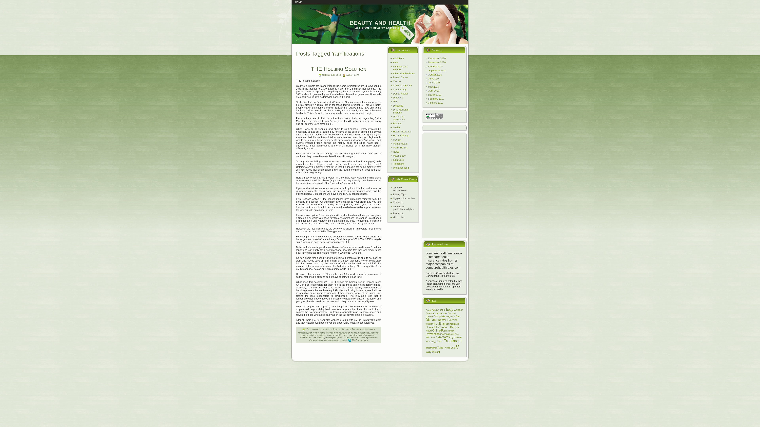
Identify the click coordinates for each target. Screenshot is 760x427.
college (334, 329)
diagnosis (450, 316)
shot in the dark (351, 337)
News (396, 151)
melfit (356, 75)
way (344, 340)
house (354, 333)
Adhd (434, 310)
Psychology (399, 155)
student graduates (368, 337)
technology (431, 341)
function (429, 324)
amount (316, 329)
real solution (318, 337)
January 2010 (435, 102)
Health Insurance (402, 131)
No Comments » (360, 340)
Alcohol (441, 310)
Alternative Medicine (404, 73)
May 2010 (433, 86)
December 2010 (437, 58)
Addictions (398, 58)
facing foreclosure (354, 329)
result (451, 334)
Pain (444, 330)
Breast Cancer (400, 77)
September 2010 (437, 70)
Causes (443, 313)
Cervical (452, 313)
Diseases (398, 105)
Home (316, 333)
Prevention (433, 333)
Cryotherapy (399, 89)
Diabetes (398, 97)
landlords (321, 335)
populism (354, 335)
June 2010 (434, 82)
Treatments (431, 348)
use (453, 347)
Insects (397, 139)
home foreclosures (329, 333)
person (450, 331)
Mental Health (400, 143)
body (449, 310)
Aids (395, 62)
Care (428, 313)
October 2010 (435, 66)
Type (440, 347)
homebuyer (344, 333)
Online (436, 330)
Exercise (452, 319)
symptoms (443, 337)
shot (340, 337)
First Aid (397, 123)
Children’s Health (402, 85)
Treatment (398, 163)
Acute (428, 310)
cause (434, 313)
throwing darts (316, 340)
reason (444, 334)
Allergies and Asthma (400, 68)
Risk (457, 334)
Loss (329, 335)
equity (341, 329)
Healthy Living (400, 135)
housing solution (308, 335)
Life (451, 327)
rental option (331, 337)
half (310, 333)
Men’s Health (400, 147)
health (396, 127)
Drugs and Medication (399, 118)
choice (429, 316)
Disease (431, 319)
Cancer (397, 81)
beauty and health (380, 22)
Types (447, 348)
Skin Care (398, 160)
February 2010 (436, 98)
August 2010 (435, 74)
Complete (439, 316)
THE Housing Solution (338, 69)
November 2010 (437, 62)
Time (440, 341)
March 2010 (434, 95)
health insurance (451, 324)
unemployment (331, 340)
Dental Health (400, 93)
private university (367, 335)
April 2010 (433, 90)
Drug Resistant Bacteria (401, 111)
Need (429, 330)
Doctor (442, 319)
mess (345, 335)
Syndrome (456, 337)
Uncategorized (401, 167)
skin (428, 337)
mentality (337, 335)
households (363, 333)
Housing (374, 333)
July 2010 (433, 78)
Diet (395, 101)
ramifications (305, 337)
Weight (436, 351)
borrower (325, 329)
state (433, 337)
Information (441, 327)
